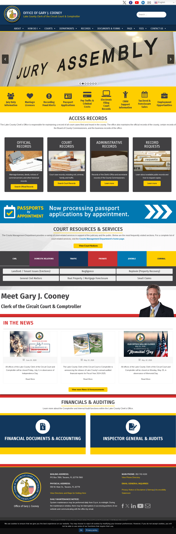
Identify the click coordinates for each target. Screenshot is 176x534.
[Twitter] (125, 4)
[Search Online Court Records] (67, 161)
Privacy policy (91, 530)
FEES (141, 28)
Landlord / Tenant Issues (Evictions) (30, 271)
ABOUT (17, 28)
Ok (81, 530)
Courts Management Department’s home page (101, 239)
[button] (5, 59)
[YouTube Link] (140, 507)
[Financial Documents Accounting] (43, 433)
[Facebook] (131, 4)
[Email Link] (147, 507)
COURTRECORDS (66, 144)
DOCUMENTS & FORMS (108, 28)
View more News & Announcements (88, 389)
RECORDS (86, 28)
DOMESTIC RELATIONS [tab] (44, 258)
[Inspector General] (133, 433)
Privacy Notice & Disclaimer (133, 490)
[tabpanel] (88, 276)
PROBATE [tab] (103, 258)
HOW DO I (33, 28)
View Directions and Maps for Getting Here (68, 493)
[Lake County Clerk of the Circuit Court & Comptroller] (41, 15)
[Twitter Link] (127, 507)
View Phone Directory (131, 477)
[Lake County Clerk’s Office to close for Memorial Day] (146, 356)
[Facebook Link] (123, 507)
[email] (149, 4)
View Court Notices (88, 246)
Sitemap (150, 490)
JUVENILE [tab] (132, 258)
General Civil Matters (31, 278)
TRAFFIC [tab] (73, 258)
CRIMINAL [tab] (161, 258)
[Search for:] (151, 14)
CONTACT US (157, 28)
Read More (30, 379)
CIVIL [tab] (14, 258)
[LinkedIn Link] (133, 507)
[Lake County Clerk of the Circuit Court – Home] (10, 28)
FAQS (129, 28)
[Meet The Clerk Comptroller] (156, 311)
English (161, 2)
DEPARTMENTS (66, 28)
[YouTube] (137, 4)
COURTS (48, 28)
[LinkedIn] (143, 4)
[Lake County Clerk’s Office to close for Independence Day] (30, 356)
